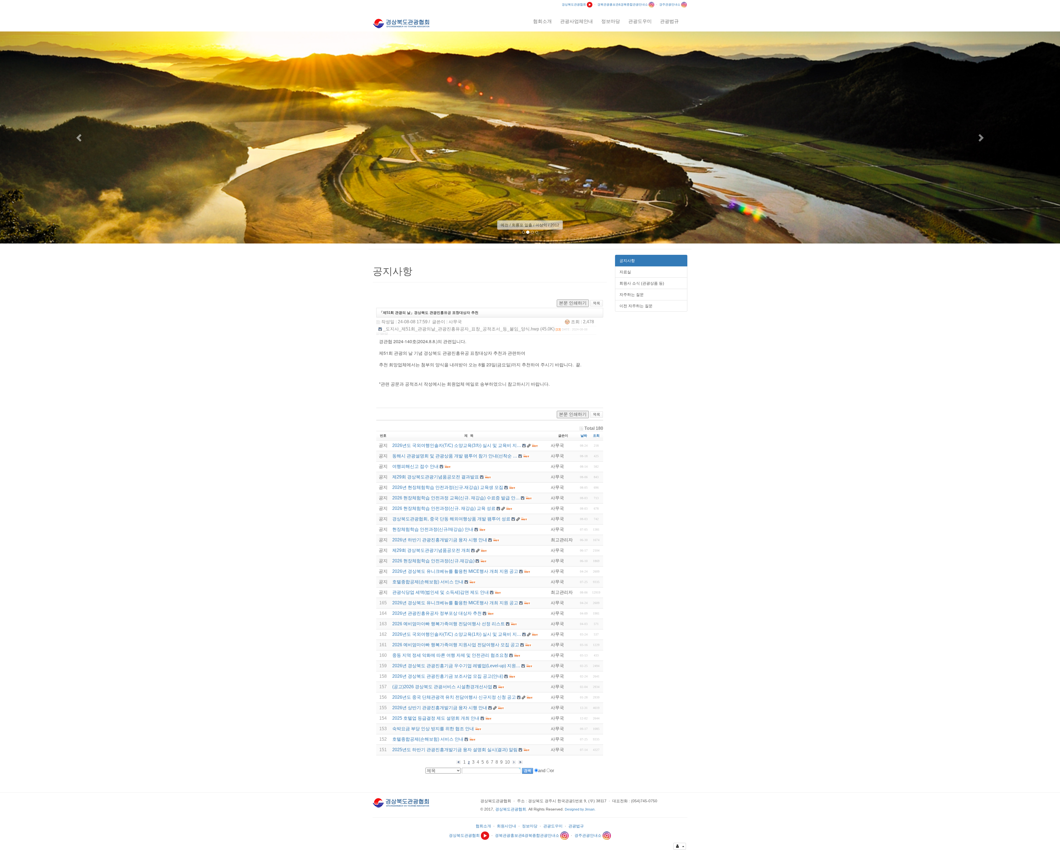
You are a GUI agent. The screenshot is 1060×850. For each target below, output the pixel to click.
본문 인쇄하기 (573, 303)
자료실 (625, 272)
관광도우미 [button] (640, 21)
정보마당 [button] (610, 21)
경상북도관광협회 (574, 4)
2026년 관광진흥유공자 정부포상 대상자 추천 (437, 613)
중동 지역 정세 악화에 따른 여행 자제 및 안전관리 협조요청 (450, 655)
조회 (596, 436)
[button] (79, 137)
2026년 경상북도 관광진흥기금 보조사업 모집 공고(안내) (447, 676)
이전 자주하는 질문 (636, 306)
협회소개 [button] (542, 21)
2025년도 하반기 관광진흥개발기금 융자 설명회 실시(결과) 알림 (455, 749)
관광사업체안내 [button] (576, 21)
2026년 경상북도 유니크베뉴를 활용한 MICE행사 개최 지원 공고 (455, 602)
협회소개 (483, 826)
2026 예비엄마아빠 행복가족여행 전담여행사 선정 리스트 (448, 623)
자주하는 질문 (631, 294)
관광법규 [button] (669, 21)
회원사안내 (506, 826)
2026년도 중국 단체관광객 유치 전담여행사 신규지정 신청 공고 (454, 697)
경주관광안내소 (670, 4)
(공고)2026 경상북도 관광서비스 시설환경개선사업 (442, 686)
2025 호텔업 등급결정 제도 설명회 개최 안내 (435, 718)
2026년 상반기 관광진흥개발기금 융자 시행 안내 (439, 707)
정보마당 (529, 826)
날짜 (584, 436)
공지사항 (627, 260)
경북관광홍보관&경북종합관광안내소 (623, 4)
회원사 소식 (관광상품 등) (641, 283)
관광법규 (576, 826)
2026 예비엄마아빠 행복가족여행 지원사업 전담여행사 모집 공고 (455, 644)
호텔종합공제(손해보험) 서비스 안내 (427, 739)
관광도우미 (553, 826)
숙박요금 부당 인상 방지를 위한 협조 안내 (433, 728)
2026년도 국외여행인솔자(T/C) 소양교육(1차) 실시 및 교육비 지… (456, 634)
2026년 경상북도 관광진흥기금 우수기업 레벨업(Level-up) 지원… (456, 665)
